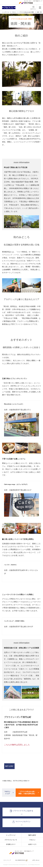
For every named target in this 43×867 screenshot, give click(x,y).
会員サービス (32, 844)
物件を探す (9, 766)
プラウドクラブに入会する (23, 811)
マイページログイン (22, 822)
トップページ (5, 12)
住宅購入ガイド (11, 844)
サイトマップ (7, 860)
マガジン (14, 12)
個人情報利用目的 (20, 860)
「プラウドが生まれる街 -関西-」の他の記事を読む (26, 792)
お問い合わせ (35, 860)
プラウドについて (10, 840)
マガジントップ (7, 792)
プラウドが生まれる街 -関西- (26, 12)
